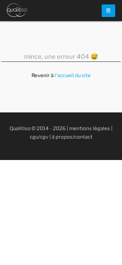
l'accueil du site (73, 75)
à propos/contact (72, 137)
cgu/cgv (39, 137)
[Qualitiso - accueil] (17, 10)
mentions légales (89, 128)
